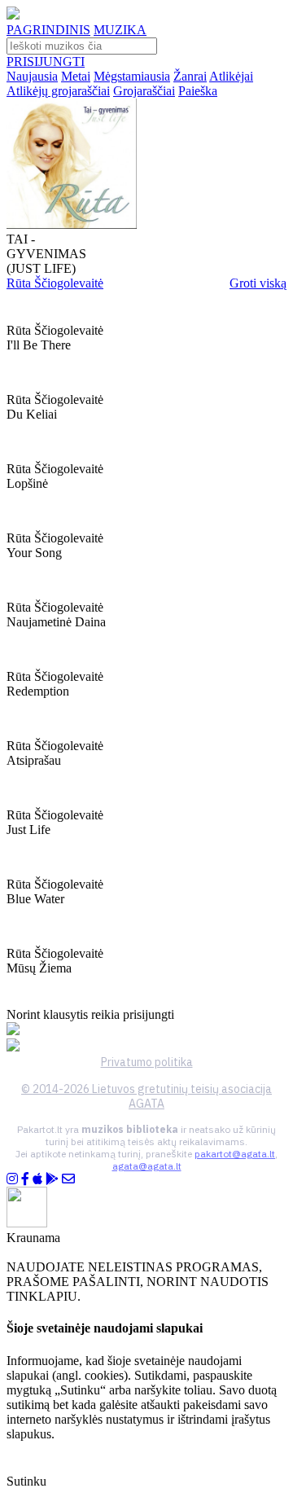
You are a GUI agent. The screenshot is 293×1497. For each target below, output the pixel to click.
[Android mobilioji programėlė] (52, 1179)
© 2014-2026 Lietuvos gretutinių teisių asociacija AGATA (146, 1096)
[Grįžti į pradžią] (13, 15)
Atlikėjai (231, 76)
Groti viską (258, 283)
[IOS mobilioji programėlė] (37, 1179)
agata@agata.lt (146, 1166)
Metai (75, 76)
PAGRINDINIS (48, 30)
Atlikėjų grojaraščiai (58, 91)
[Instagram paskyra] (12, 1179)
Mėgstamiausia (132, 76)
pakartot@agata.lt (235, 1154)
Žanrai (190, 76)
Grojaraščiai (144, 91)
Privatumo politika (147, 1062)
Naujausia (32, 76)
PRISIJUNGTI (46, 61)
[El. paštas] (68, 1179)
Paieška (197, 91)
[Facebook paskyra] (25, 1179)
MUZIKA (120, 30)
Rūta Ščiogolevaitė (55, 283)
